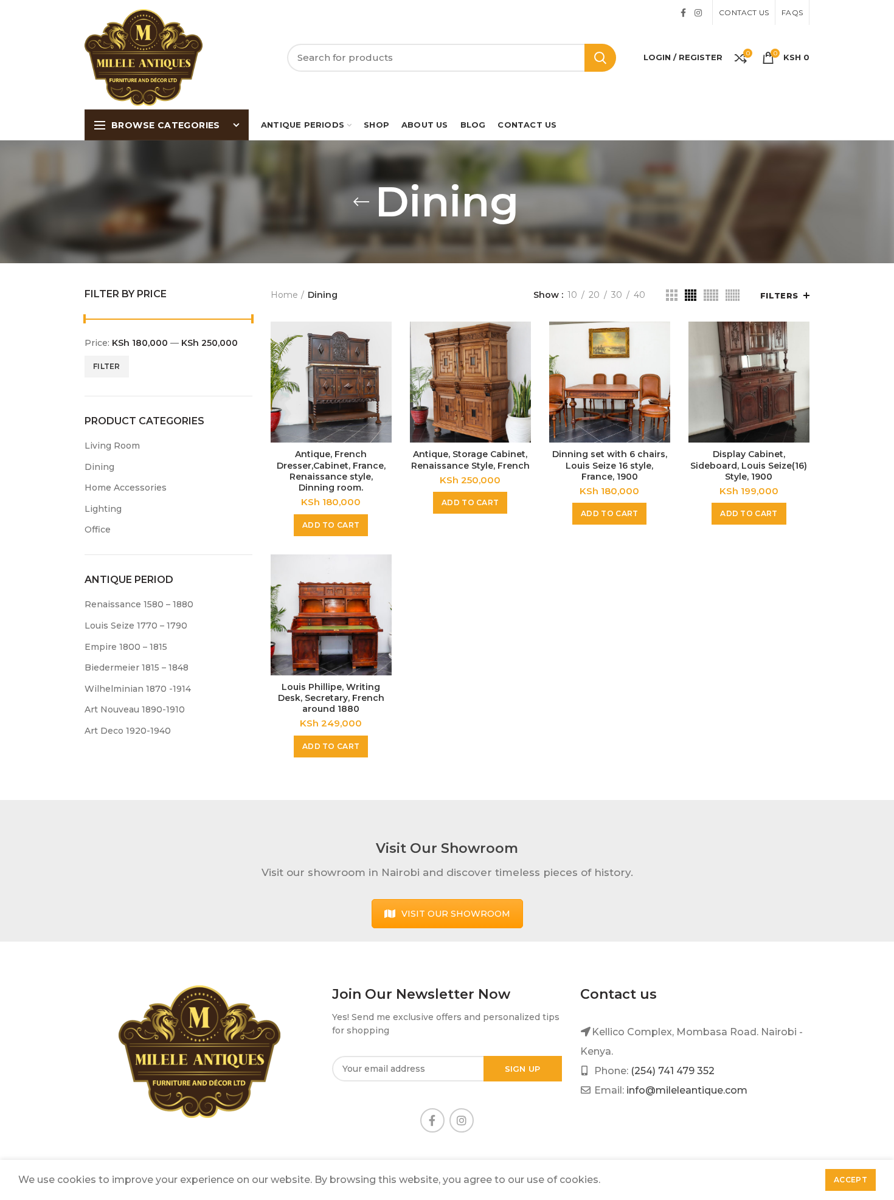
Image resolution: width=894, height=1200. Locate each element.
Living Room (112, 445)
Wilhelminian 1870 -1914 (138, 688)
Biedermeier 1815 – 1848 (137, 667)
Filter (106, 366)
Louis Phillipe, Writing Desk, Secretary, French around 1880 (331, 697)
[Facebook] (683, 13)
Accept (850, 1179)
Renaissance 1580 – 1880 (139, 604)
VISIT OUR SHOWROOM (455, 913)
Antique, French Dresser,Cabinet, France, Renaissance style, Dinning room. (331, 471)
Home (284, 294)
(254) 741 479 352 (673, 1071)
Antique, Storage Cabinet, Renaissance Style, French (470, 460)
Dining (99, 466)
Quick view (382, 341)
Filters (779, 295)
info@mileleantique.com (686, 1090)
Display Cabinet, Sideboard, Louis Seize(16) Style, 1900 (748, 465)
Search (600, 58)
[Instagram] (698, 13)
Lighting (103, 508)
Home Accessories (126, 487)
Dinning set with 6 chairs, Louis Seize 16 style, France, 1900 (609, 465)
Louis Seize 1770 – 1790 (136, 625)
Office (98, 529)
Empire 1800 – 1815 (126, 646)
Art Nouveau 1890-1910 (135, 709)
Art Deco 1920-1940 (128, 730)
